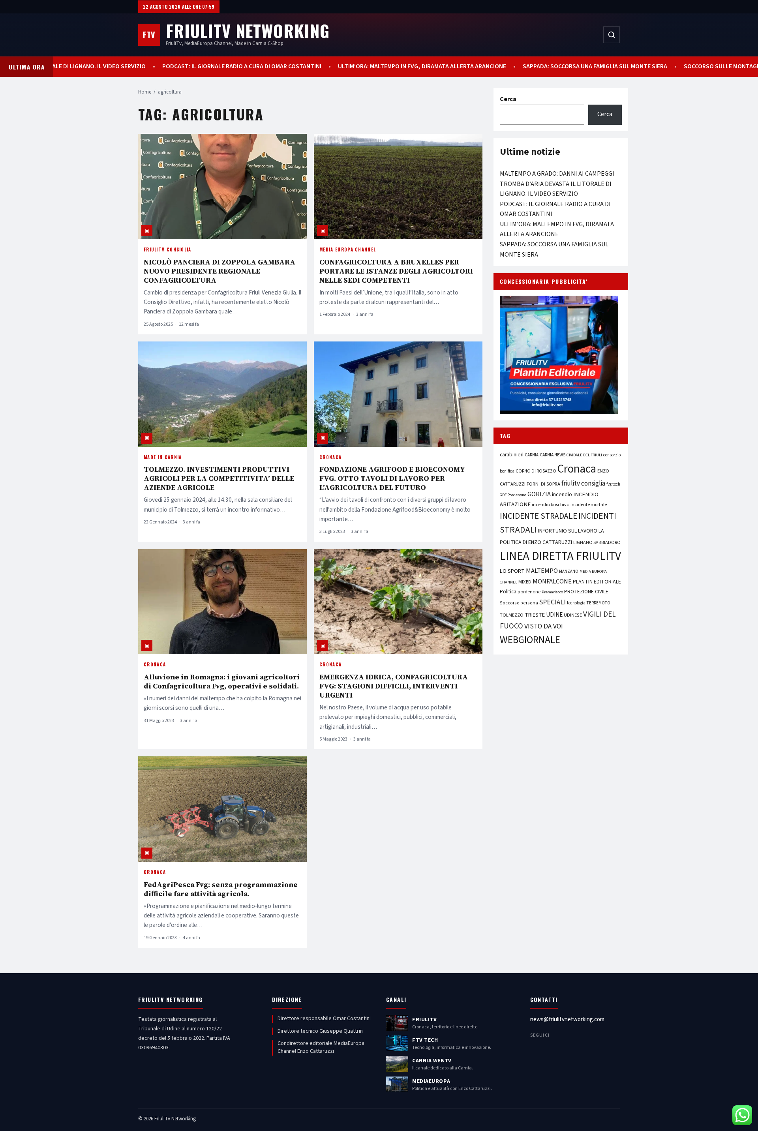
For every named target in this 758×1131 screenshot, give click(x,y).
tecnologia (576, 603)
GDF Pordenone (513, 495)
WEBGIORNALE (530, 640)
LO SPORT (512, 571)
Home (144, 92)
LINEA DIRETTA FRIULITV (560, 556)
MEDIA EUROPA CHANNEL (347, 249)
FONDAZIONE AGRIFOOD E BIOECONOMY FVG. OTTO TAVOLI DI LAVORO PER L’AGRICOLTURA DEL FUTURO (392, 478)
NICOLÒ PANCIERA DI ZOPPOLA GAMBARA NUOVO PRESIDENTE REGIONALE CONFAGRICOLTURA (219, 271)
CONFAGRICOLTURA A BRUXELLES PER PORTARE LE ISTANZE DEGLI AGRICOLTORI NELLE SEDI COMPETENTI (396, 271)
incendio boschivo (550, 504)
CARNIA (531, 455)
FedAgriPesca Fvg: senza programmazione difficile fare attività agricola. (221, 889)
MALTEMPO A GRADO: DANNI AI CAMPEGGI (557, 173)
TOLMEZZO (511, 615)
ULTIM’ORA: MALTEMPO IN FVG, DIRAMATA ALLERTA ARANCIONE (388, 66)
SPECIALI (552, 602)
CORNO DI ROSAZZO (536, 471)
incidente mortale (588, 504)
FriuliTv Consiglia (167, 249)
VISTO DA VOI (543, 626)
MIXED (524, 581)
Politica (508, 591)
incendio (562, 494)
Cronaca (330, 457)
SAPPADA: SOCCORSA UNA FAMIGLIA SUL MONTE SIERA (561, 66)
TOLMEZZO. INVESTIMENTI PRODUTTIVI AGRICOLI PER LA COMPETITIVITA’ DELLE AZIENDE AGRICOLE (219, 478)
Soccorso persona (519, 603)
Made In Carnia (163, 457)
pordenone (529, 591)
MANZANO (568, 571)
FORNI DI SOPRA (543, 484)
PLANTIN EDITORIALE (597, 582)
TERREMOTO (598, 603)
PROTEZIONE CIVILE (586, 591)
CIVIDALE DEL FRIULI (584, 455)
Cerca (508, 99)
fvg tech (613, 484)
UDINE (554, 615)
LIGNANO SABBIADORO (597, 542)
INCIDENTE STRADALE (538, 516)
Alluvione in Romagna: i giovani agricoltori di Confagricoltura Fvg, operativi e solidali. (222, 681)
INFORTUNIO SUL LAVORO (567, 531)
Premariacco (552, 592)
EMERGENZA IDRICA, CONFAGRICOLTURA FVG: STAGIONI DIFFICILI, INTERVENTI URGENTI (393, 686)
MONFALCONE (552, 581)
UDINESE (573, 615)
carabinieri (511, 454)
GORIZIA (539, 494)
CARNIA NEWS (552, 455)
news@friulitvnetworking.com (567, 1019)
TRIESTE (535, 615)
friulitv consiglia (583, 483)
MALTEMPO (542, 571)
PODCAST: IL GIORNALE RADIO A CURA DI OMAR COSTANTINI (207, 66)
